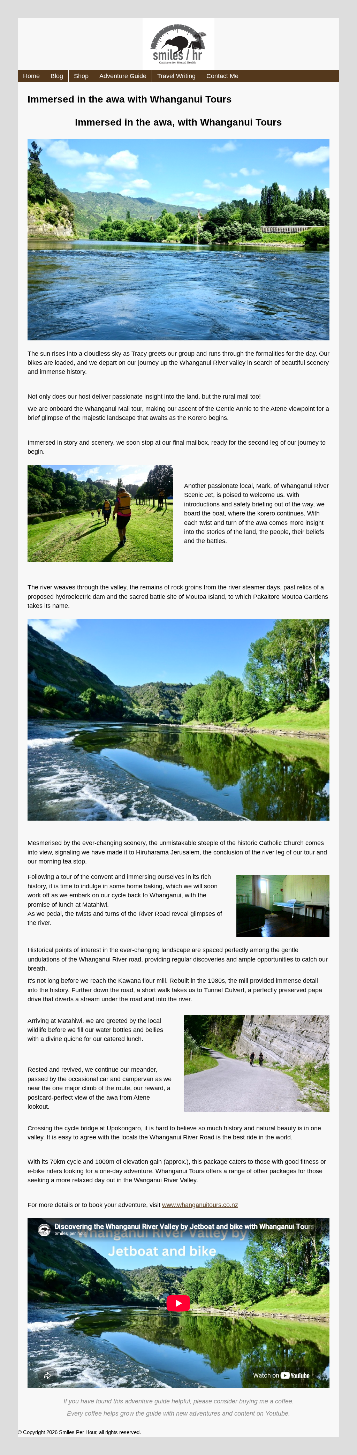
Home (31, 76)
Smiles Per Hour (77, 1432)
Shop (81, 76)
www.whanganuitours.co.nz (200, 1204)
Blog (57, 76)
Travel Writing (176, 76)
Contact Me (222, 76)
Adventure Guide (122, 76)
